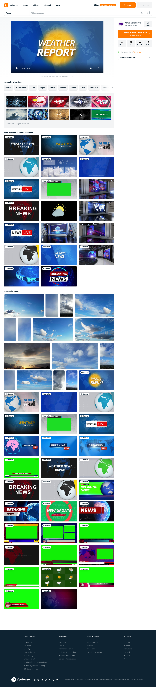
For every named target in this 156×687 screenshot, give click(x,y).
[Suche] (142, 13)
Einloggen (144, 5)
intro (33, 88)
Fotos (25, 5)
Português (128, 649)
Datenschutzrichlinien (121, 679)
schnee (63, 88)
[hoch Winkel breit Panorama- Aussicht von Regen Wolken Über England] (51, 305)
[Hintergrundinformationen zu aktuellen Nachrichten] (21, 555)
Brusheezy (28, 642)
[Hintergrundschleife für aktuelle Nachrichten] (59, 599)
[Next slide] (110, 88)
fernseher (94, 88)
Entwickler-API (29, 659)
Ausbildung (28, 655)
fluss (83, 88)
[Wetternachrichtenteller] (59, 189)
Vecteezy (27, 645)
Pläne (96, 5)
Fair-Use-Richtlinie (137, 679)
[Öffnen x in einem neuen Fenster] (53, 680)
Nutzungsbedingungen (104, 679)
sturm (52, 88)
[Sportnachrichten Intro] (96, 468)
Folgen (148, 25)
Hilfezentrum (92, 642)
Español (127, 645)
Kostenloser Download (135, 33)
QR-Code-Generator (31, 669)
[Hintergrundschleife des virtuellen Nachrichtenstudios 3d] (96, 189)
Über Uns (91, 649)
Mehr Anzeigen (101, 114)
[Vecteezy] (6, 5)
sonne (73, 88)
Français (127, 655)
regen (42, 88)
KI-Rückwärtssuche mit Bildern (36, 662)
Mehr (58, 5)
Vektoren (14, 5)
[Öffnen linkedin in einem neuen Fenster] (42, 680)
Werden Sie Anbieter (95, 652)
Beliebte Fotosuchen (67, 655)
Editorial (47, 5)
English (127, 642)
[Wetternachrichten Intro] (21, 145)
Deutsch (127, 652)
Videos (35, 5)
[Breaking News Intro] (21, 211)
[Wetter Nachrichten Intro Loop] (59, 145)
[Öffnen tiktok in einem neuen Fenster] (49, 680)
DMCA (61, 645)
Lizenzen (62, 642)
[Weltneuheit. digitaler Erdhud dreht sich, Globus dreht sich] (59, 276)
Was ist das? (137, 52)
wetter (8, 88)
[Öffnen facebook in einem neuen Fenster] (34, 680)
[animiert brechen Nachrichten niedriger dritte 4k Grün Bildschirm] (21, 577)
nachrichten (21, 88)
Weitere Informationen (128, 57)
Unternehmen (29, 652)
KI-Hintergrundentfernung (34, 665)
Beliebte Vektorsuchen (67, 652)
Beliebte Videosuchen (67, 659)
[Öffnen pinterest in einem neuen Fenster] (46, 680)
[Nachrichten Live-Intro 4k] (21, 233)
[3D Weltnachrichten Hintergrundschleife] (21, 276)
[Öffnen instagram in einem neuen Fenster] (38, 680)
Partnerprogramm (66, 649)
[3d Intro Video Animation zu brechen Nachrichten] (96, 490)
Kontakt (90, 645)
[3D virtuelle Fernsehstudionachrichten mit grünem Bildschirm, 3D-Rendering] (96, 255)
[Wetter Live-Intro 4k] (21, 189)
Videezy (27, 649)
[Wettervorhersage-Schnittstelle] (59, 167)
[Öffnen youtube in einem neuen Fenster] (57, 680)
